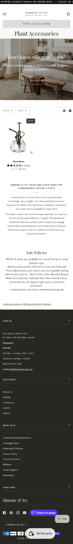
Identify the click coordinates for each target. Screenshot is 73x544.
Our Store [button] (9, 380)
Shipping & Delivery (13, 448)
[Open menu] (8, 14)
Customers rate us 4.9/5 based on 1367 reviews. (27, 304)
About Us (7, 392)
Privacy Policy (10, 454)
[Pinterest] (11, 512)
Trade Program (10, 470)
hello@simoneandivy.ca (20, 369)
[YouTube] (24, 512)
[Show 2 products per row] (70, 110)
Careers (7, 408)
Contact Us (8, 402)
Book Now (36, 81)
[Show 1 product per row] (64, 110)
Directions (8, 343)
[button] (14, 165)
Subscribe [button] (9, 487)
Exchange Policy (11, 443)
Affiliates (7, 464)
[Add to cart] (31, 152)
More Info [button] (9, 425)
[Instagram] (17, 512)
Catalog (6, 397)
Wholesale (8, 475)
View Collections (36, 23)
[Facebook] (4, 512)
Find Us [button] (7, 321)
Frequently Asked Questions (17, 438)
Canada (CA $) (14, 525)
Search (6, 413)
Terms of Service (11, 459)
